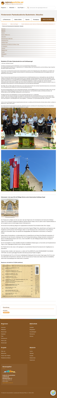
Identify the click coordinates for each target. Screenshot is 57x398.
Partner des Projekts (5, 355)
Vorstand (3, 48)
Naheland (3, 334)
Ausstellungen (33, 331)
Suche (31, 351)
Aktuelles (3, 30)
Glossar (31, 336)
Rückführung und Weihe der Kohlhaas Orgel (10, 44)
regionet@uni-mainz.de (8, 382)
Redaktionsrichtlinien (5, 357)
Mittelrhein (3, 329)
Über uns (3, 351)
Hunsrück (3, 327)
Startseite (3, 29)
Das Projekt (21, 7)
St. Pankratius (4, 46)
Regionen (3, 7)
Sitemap (31, 353)
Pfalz (2, 336)
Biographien (32, 329)
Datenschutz (32, 357)
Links (2, 56)
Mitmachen (3, 353)
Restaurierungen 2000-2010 (6, 38)
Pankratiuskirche (4, 40)
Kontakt (3, 52)
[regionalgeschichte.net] (12, 3)
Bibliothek (12, 7)
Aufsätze (32, 327)
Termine (3, 32)
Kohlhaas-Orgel (4, 42)
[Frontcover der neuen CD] (9, 207)
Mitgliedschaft (4, 50)
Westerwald (3, 342)
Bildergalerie (3, 54)
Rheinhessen (6, 312)
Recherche (32, 334)
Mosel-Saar (3, 331)
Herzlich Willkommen (5, 34)
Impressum (32, 360)
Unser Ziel (3, 36)
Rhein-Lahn (3, 340)
